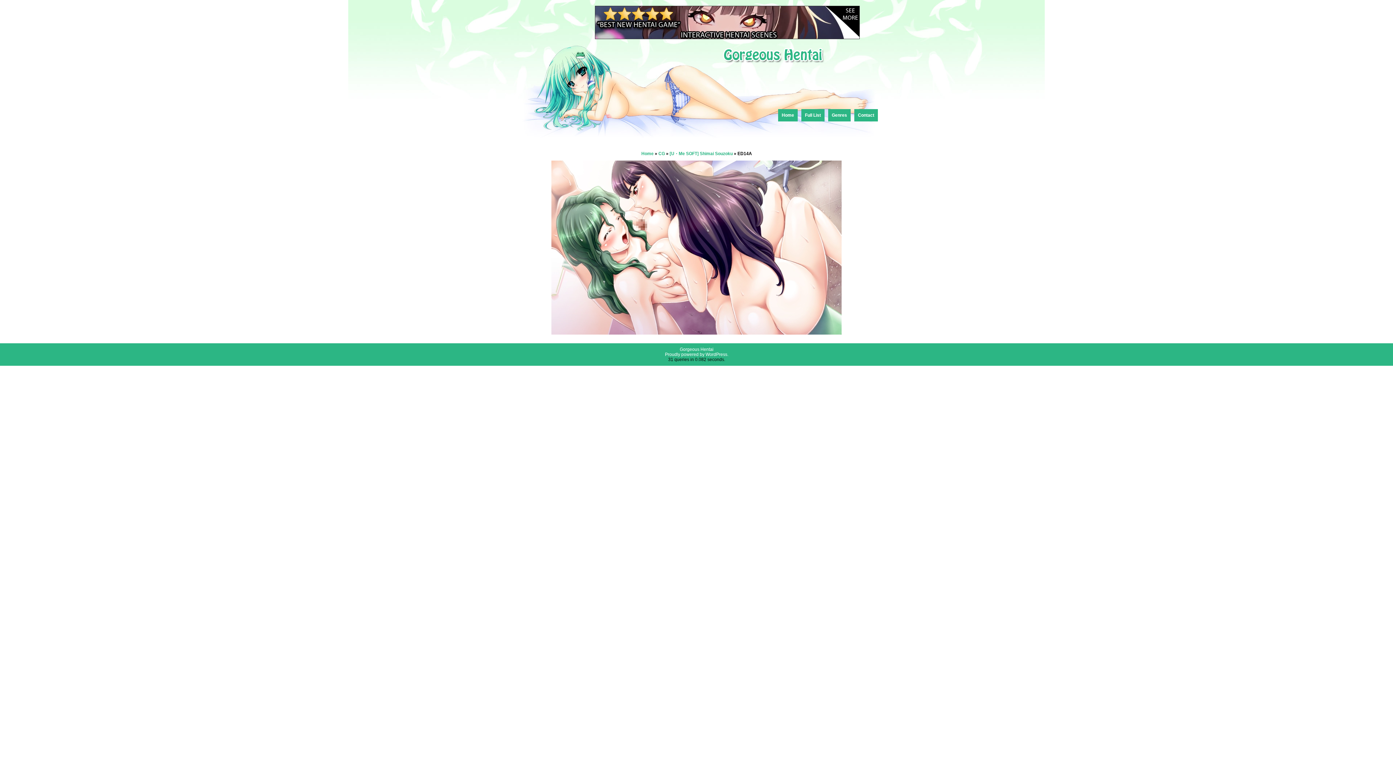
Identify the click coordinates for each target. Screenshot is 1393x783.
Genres (839, 115)
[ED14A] (696, 333)
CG (661, 153)
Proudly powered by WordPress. (696, 354)
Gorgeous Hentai (697, 349)
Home (788, 115)
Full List (813, 115)
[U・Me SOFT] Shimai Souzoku (701, 153)
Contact (866, 115)
